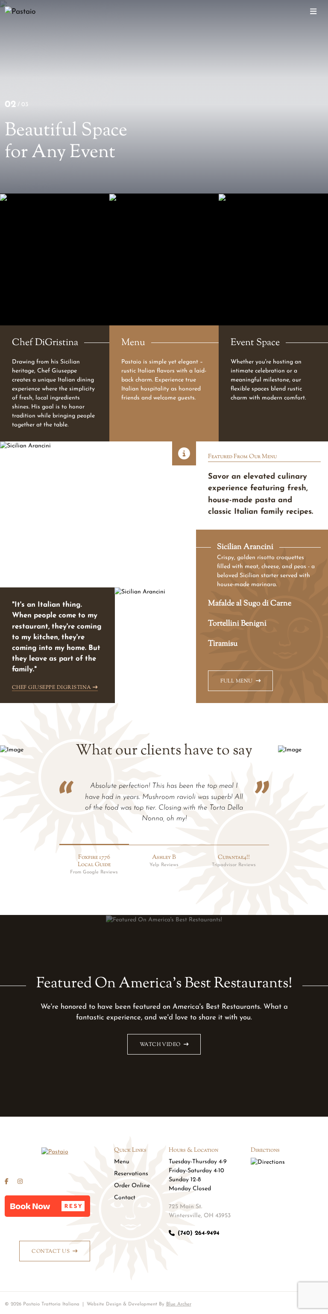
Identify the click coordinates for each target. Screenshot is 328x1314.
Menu (121, 1162)
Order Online (132, 1186)
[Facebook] (7, 1181)
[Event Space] (273, 317)
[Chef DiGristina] (54, 317)
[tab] (262, 565)
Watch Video (160, 1045)
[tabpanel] (98, 572)
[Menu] (164, 317)
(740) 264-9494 (199, 1233)
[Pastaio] (32, 12)
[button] (47, 1206)
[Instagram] (20, 1181)
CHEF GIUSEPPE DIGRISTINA (51, 687)
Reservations (131, 1174)
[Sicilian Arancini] (184, 453)
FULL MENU (236, 681)
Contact (124, 1198)
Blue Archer (178, 1304)
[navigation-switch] (313, 12)
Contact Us (51, 1251)
